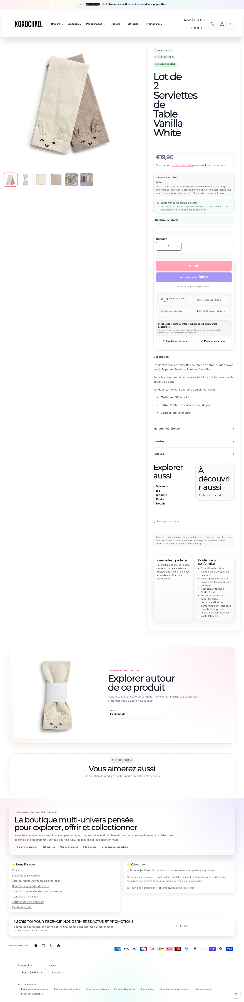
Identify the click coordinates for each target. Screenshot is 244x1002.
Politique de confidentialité (28, 901)
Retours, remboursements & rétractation (36, 880)
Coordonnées (147, 989)
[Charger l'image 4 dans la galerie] (56, 179)
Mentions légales (22, 907)
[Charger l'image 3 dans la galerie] (41, 179)
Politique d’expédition (124, 989)
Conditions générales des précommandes (37, 891)
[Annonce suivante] (189, 4)
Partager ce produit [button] (168, 521)
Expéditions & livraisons (26, 875)
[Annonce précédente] (55, 4)
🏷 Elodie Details (163, 50)
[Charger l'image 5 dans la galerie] (71, 179)
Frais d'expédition (183, 164)
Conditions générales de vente (30, 886)
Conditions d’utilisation (97, 989)
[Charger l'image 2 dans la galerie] (26, 179)
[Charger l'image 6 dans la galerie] (86, 179)
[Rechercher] (212, 24)
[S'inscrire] (226, 926)
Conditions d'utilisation (25, 896)
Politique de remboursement (35, 989)
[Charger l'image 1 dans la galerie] (11, 179)
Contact (17, 870)
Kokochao (32, 984)
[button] (230, 24)
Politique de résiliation (32, 994)
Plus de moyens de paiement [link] (194, 286)
